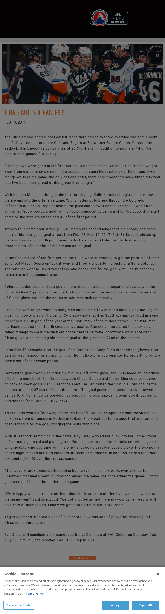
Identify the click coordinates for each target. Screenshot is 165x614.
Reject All (145, 605)
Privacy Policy (33, 593)
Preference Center (19, 605)
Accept (116, 605)
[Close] (158, 574)
